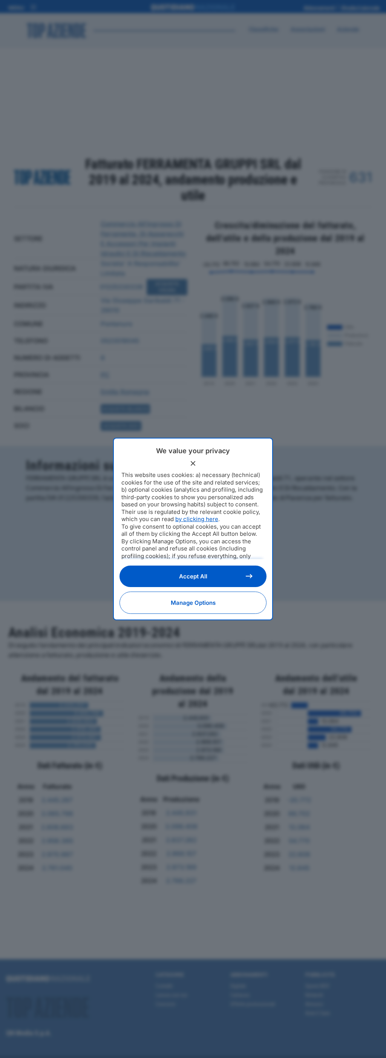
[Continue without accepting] (193, 463)
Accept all (193, 576)
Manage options (193, 602)
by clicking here (196, 519)
